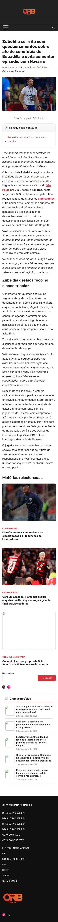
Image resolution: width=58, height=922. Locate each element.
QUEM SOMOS (9, 881)
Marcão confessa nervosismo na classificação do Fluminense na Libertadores (22, 536)
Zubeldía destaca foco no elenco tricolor (27, 139)
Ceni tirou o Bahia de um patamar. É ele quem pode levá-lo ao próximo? (33, 724)
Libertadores (46, 198)
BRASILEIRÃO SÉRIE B (13, 818)
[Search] (53, 27)
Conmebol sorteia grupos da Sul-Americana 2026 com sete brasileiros (25, 663)
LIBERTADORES (9, 593)
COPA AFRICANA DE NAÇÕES (17, 805)
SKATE (5, 870)
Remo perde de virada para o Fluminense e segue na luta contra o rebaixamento (32, 773)
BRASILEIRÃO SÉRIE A (13, 813)
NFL (4, 864)
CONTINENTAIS (9, 529)
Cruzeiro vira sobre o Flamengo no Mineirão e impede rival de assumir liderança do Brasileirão (33, 758)
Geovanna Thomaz (13, 71)
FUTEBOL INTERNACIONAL (16, 848)
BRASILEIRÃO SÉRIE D (13, 829)
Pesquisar (8, 673)
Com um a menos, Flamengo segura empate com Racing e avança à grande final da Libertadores (26, 600)
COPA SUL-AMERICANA (13, 657)
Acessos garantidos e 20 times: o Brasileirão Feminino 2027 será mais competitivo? (34, 709)
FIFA (4, 853)
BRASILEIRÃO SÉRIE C (13, 824)
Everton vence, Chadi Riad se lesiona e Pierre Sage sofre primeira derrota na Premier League (32, 741)
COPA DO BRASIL (11, 835)
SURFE (5, 875)
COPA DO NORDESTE (13, 840)
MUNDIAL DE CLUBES (13, 859)
